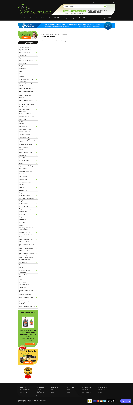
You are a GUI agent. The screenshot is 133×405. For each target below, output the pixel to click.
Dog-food (22, 201)
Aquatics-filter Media (25, 50)
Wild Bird (109, 18)
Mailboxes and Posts (25, 114)
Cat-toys (21, 185)
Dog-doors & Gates (24, 195)
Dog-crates (22, 193)
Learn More (28, 362)
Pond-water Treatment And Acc (27, 275)
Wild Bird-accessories (25, 294)
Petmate (21, 265)
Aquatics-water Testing (26, 166)
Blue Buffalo (22, 63)
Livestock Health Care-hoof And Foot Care (27, 105)
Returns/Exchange (40, 392)
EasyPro (21, 71)
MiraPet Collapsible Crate (26, 116)
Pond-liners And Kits (25, 129)
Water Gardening (100, 18)
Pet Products (23, 126)
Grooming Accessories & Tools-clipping (26, 228)
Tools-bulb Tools (24, 137)
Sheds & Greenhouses (85, 18)
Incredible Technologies (26, 88)
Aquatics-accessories (25, 47)
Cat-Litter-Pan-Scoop (25, 182)
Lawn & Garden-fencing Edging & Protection (26, 249)
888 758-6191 (85, 389)
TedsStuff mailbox (24, 134)
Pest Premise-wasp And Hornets (26, 123)
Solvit (20, 279)
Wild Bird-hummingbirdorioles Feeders (25, 302)
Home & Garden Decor (27, 18)
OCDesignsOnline (32, 401)
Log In (113, 2)
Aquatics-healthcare (25, 58)
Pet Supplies (73, 18)
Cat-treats (22, 187)
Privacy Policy (23, 391)
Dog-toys (22, 214)
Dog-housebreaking (25, 209)
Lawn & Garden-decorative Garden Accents (26, 245)
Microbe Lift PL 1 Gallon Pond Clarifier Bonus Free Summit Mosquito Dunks (28, 333)
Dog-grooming (23, 203)
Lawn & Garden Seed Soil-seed (26, 92)
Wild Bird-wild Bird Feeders (27, 306)
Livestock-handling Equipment (24, 110)
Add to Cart (29, 344)
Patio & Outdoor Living (60, 18)
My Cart (96, 2)
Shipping (38, 391)
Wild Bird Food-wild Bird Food (26, 291)
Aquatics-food (23, 55)
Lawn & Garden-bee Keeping (25, 96)
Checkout (105, 2)
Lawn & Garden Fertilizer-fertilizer (26, 236)
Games (21, 74)
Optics (49, 18)
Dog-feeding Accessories (26, 198)
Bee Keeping (23, 168)
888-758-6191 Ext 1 (102, 389)
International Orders (40, 394)
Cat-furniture (23, 176)
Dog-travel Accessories (25, 217)
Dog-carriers (23, 190)
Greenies (21, 76)
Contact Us (38, 389)
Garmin (21, 225)
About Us (53, 391)
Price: (24, 339)
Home (52, 389)
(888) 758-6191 (94, 12)
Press (52, 392)
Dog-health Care (24, 206)
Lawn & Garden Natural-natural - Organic (26, 240)
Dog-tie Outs (23, 211)
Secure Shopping (24, 392)
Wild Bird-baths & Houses (26, 297)
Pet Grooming (23, 262)
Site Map (53, 394)
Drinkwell (22, 222)
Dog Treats (22, 68)
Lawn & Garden (40, 18)
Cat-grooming (23, 179)
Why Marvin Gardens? (25, 389)
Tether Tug (22, 287)
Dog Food (22, 66)
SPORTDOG (22, 282)
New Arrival (22, 119)
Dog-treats (22, 220)
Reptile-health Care (24, 132)
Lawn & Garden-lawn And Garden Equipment (26, 254)
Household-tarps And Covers (25, 85)
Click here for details (78, 13)
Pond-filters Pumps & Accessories (25, 271)
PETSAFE (21, 267)
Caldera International (25, 171)
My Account (85, 2)
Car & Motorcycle (24, 174)
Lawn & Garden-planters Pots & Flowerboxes (26, 258)
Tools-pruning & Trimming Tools (27, 141)
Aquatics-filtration (24, 52)
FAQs (37, 395)
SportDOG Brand (24, 285)
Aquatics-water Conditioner (27, 60)
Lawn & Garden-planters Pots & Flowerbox (26, 101)
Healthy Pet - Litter (24, 232)
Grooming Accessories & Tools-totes (26, 80)
